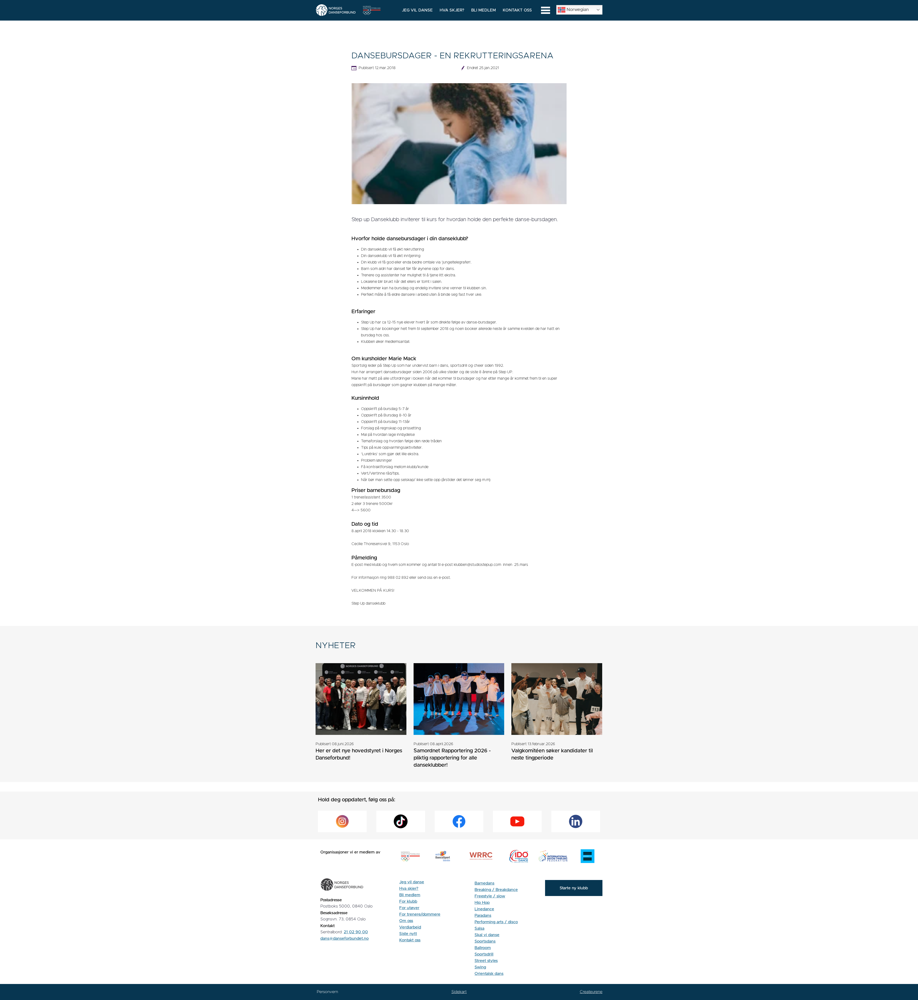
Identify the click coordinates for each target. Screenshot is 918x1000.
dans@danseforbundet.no (344, 938)
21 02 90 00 (356, 932)
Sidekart (459, 992)
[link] (361, 715)
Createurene (591, 992)
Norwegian (577, 9)
